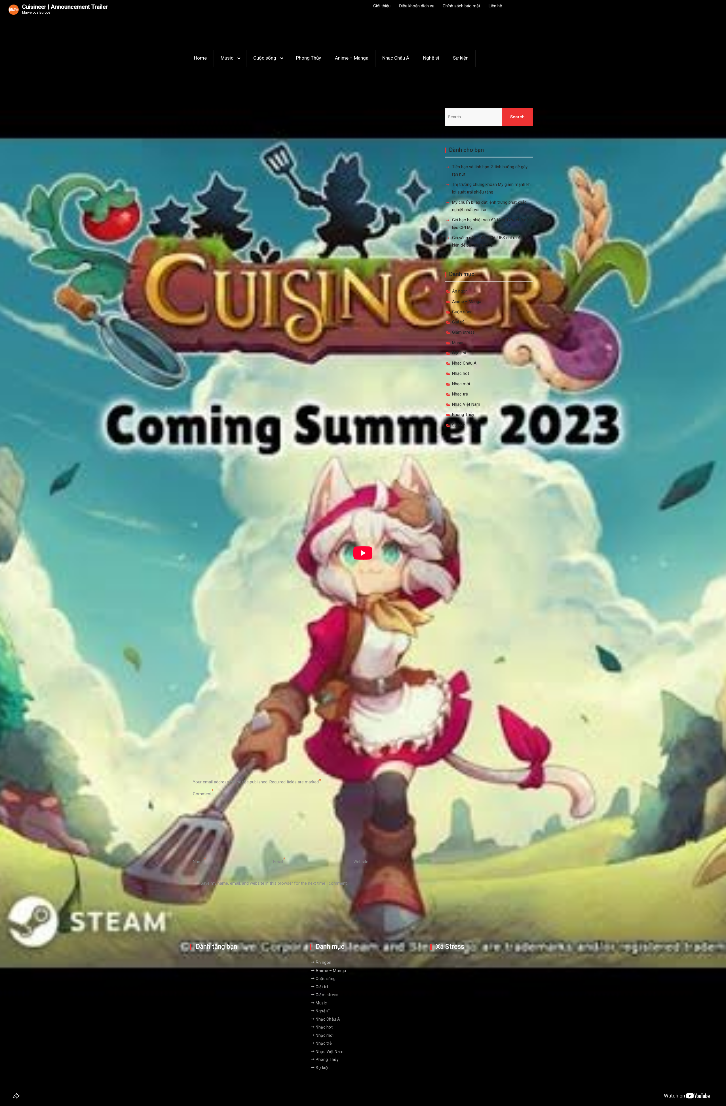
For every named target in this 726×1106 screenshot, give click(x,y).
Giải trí (458, 322)
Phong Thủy (308, 58)
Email (278, 861)
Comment (202, 793)
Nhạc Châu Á (395, 58)
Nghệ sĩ (431, 58)
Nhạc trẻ (460, 394)
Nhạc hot (460, 373)
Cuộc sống (264, 58)
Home (200, 58)
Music (227, 58)
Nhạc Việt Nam (466, 404)
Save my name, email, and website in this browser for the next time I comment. (274, 883)
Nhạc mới (461, 383)
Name (198, 861)
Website (360, 861)
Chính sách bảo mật (461, 6)
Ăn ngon (460, 291)
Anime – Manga (351, 58)
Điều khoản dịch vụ (416, 6)
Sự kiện (460, 58)
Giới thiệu (382, 6)
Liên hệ (495, 6)
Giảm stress (463, 332)
